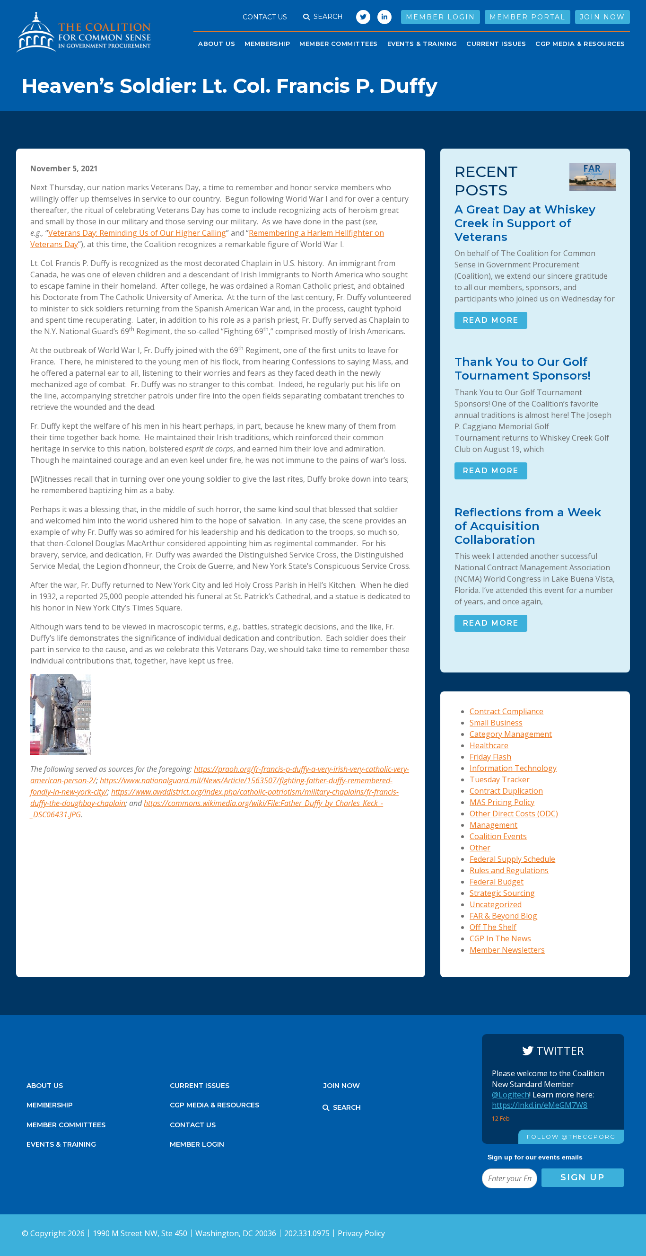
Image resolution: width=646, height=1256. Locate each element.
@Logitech (510, 1094)
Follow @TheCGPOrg (571, 1136)
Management (493, 825)
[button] (306, 17)
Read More (491, 320)
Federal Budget (497, 881)
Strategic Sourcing (502, 893)
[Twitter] (360, 17)
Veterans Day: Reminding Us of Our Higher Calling (137, 233)
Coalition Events (498, 836)
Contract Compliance (506, 711)
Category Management (511, 734)
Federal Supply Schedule (512, 859)
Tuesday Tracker (500, 779)
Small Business (496, 722)
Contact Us (265, 17)
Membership (267, 43)
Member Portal (527, 17)
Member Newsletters (507, 950)
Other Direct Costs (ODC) (514, 813)
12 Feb (501, 1118)
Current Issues (496, 43)
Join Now (602, 17)
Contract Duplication (506, 791)
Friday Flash (490, 757)
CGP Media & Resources (580, 43)
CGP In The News (500, 938)
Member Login (440, 17)
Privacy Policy (361, 1233)
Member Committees (338, 43)
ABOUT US (216, 43)
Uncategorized (496, 904)
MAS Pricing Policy (502, 802)
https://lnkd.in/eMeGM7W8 (539, 1105)
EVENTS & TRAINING (422, 43)
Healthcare (489, 745)
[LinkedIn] (384, 17)
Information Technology (513, 768)
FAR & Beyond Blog (503, 916)
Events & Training (61, 1144)
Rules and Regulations (509, 870)
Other (480, 847)
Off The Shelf (493, 927)
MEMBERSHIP (49, 1105)
